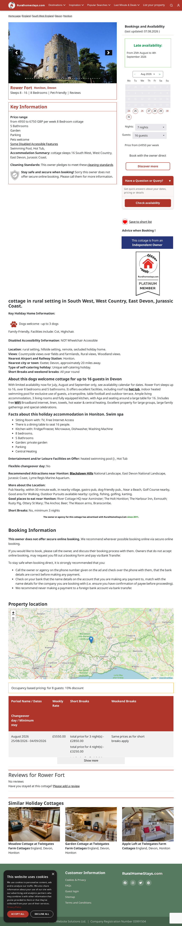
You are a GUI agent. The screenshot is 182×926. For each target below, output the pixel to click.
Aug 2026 (146, 74)
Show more (91, 760)
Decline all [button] (42, 913)
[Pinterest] (149, 883)
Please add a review (66, 786)
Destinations (55, 5)
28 (155, 111)
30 (167, 111)
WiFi (18, 402)
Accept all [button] (18, 913)
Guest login (72, 891)
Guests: (126, 134)
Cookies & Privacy (75, 880)
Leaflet (154, 677)
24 (129, 111)
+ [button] (13, 612)
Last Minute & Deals (125, 5)
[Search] (171, 5)
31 (129, 117)
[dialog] (30, 896)
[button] (16, 52)
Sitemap (70, 897)
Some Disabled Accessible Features (34, 144)
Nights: (129, 126)
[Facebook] (125, 883)
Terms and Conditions (78, 902)
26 (142, 111)
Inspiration (75, 5)
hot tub (134, 389)
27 (149, 111)
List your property (154, 5)
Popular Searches (97, 5)
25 (135, 111)
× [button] (53, 874)
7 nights (142, 127)
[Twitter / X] (141, 883)
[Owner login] (178, 5)
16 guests (141, 135)
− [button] (13, 618)
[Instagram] (133, 883)
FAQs (68, 885)
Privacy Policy (14, 907)
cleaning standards (100, 165)
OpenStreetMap (166, 677)
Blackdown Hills (81, 473)
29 (160, 111)
